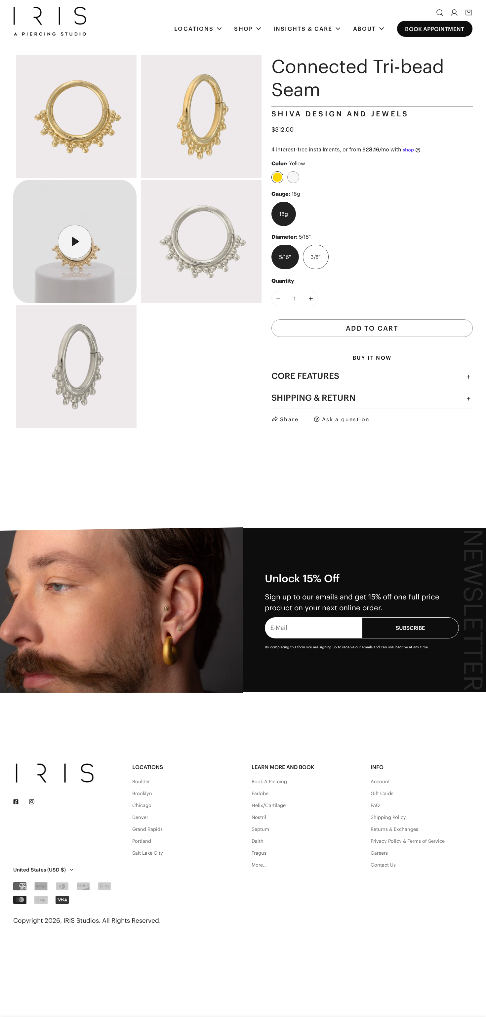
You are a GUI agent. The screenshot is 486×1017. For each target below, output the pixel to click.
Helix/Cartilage (269, 805)
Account (380, 782)
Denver (140, 817)
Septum (260, 829)
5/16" (285, 257)
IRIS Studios (81, 920)
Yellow (277, 177)
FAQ (375, 805)
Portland (141, 841)
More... (259, 865)
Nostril (259, 817)
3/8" (315, 257)
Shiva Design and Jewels (340, 113)
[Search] (440, 13)
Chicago (141, 805)
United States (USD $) (39, 870)
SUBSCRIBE (410, 628)
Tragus (259, 853)
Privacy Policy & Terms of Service (408, 841)
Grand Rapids (147, 829)
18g (283, 214)
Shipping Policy (388, 817)
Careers (379, 853)
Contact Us (383, 865)
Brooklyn (142, 793)
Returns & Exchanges (394, 829)
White (293, 177)
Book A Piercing (269, 782)
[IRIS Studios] (49, 21)
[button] (469, 13)
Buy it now (372, 357)
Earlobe (260, 793)
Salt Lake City (147, 853)
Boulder (141, 782)
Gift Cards (382, 793)
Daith (257, 841)
